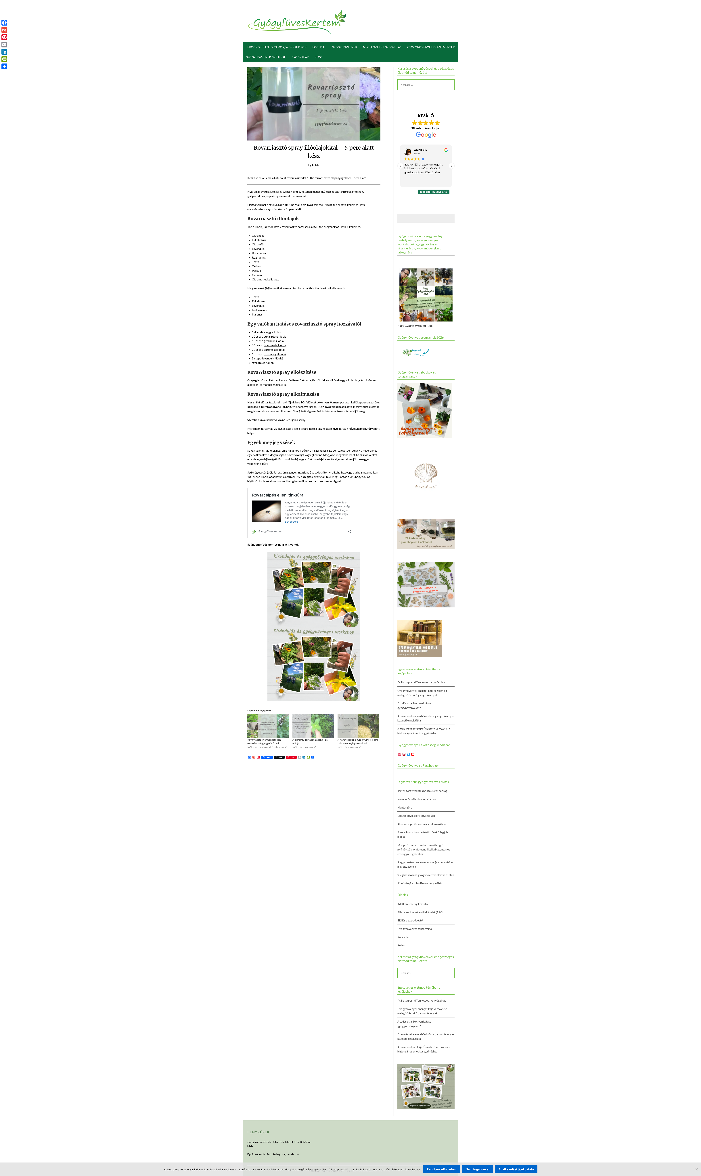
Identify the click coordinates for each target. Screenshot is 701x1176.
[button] (451, 166)
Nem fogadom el (477, 1169)
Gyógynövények (344, 47)
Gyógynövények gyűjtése (266, 57)
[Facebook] (4, 22)
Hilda (315, 165)
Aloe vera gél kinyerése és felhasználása (421, 824)
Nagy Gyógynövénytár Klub (415, 325)
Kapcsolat (403, 937)
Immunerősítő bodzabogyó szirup (417, 799)
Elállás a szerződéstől (410, 920)
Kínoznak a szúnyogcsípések (306, 204)
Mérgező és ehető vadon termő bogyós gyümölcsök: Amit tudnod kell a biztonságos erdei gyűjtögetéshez (423, 849)
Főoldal (319, 47)
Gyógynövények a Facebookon (418, 765)
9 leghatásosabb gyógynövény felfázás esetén (425, 875)
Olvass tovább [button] (413, 181)
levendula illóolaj (272, 358)
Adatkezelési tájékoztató (412, 904)
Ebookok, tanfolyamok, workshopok (277, 47)
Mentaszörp (404, 807)
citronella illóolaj (274, 349)
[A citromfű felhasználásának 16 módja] (313, 726)
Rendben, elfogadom (442, 1169)
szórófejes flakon (263, 362)
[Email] (4, 44)
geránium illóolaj (274, 340)
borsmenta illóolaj (275, 345)
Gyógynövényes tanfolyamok (415, 928)
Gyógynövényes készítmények (431, 47)
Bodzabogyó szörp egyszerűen (416, 815)
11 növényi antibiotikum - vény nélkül (419, 883)
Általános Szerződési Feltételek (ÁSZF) (420, 912)
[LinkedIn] (4, 51)
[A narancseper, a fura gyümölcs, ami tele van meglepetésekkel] (358, 726)
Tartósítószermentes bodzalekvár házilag (422, 790)
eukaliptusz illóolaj (275, 336)
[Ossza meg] (4, 66)
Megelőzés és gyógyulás (382, 47)
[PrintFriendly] (4, 59)
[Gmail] (4, 30)
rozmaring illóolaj (275, 354)
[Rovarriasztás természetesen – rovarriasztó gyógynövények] (268, 726)
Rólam (401, 945)
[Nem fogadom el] (696, 1169)
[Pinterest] (4, 37)
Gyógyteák (300, 57)
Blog (318, 57)
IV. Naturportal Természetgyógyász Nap (421, 682)
